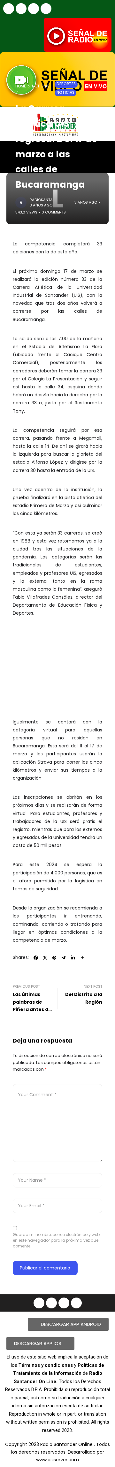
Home (20, 86)
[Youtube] (33, 8)
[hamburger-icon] (104, 151)
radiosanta (41, 199)
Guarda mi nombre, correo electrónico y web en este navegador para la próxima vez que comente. (56, 1240)
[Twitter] (46, 8)
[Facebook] (8, 8)
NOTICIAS (41, 86)
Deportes (66, 83)
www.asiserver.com (57, 1459)
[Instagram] (21, 8)
